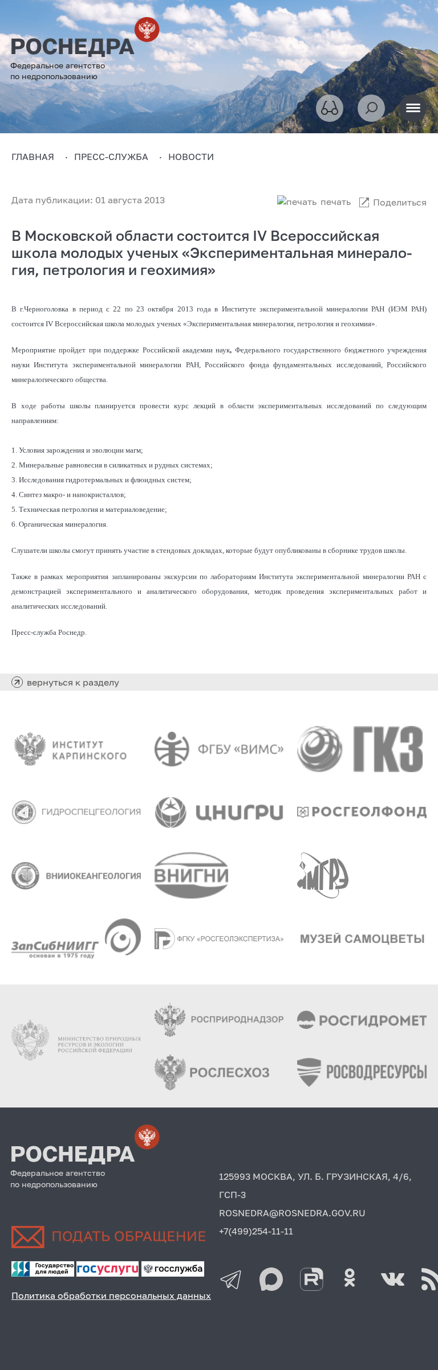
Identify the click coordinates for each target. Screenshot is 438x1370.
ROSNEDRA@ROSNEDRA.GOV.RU (292, 1213)
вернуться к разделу (73, 682)
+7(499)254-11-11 (256, 1231)
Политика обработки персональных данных (111, 1295)
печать (336, 201)
